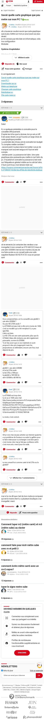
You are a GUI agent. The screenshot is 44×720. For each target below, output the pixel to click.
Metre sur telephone (9, 86)
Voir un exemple (36, 670)
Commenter (9, 182)
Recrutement (7, 687)
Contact (39, 685)
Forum (8, 5)
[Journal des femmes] (11, 702)
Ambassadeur (16, 117)
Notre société (25, 685)
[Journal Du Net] (32, 702)
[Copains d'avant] (11, 712)
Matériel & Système (20, 5)
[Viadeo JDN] (32, 712)
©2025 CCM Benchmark (22, 692)
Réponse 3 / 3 (6, 484)
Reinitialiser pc (7, 92)
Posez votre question (12, 69)
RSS (17, 690)
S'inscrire (22, 653)
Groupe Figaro (36, 690)
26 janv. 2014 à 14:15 (15, 392)
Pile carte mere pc (8, 95)
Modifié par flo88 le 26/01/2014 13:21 (20, 120)
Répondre (13, 513)
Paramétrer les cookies (34, 687)
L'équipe (17, 685)
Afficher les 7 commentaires (23, 478)
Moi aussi (23, 64)
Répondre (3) (9, 64)
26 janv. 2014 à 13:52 (15, 240)
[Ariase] (11, 717)
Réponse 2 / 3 (6, 232)
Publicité (33, 685)
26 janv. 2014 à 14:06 (15, 315)
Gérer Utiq (7, 690)
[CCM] (9, 1)
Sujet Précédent (9, 10)
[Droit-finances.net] (32, 707)
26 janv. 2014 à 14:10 (15, 364)
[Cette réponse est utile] (17, 182)
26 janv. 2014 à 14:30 (15, 431)
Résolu (26, 20)
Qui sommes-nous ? (8, 685)
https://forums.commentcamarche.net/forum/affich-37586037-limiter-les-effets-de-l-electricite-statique (21, 168)
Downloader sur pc (8, 83)
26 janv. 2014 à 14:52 (24, 27)
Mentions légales (25, 690)
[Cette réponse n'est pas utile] (24, 182)
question (40, 1)
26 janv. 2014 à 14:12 (15, 492)
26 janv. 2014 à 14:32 (15, 459)
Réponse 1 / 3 (6, 108)
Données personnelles (19, 687)
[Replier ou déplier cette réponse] (42, 108)
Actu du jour (8, 670)
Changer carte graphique (11, 89)
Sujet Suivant (36, 10)
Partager (28, 69)
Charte (13, 690)
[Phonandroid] (32, 717)
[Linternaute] (11, 707)
